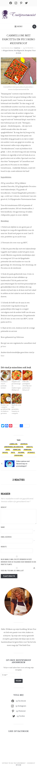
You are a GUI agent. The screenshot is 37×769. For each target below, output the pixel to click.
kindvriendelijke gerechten (13, 447)
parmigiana (27, 449)
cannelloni (13, 444)
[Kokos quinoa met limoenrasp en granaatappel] (9, 464)
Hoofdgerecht (19, 50)
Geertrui (17, 48)
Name (3, 527)
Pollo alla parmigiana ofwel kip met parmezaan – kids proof (26, 386)
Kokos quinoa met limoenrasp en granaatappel (23, 463)
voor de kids (18, 455)
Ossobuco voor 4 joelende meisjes (4, 385)
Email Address (6, 537)
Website (4, 547)
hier (4, 347)
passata (5, 452)
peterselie (31, 452)
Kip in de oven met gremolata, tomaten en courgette (16, 409)
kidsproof (24, 444)
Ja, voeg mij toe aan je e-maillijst (18, 569)
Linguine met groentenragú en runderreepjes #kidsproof (16, 386)
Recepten (28, 50)
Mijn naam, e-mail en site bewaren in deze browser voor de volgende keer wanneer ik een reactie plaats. (18, 561)
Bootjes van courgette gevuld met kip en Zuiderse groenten (5, 409)
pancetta (29, 447)
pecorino (21, 452)
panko (8, 449)
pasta (13, 452)
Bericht (4, 507)
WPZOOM (18, 765)
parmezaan (16, 449)
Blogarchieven (8, 50)
